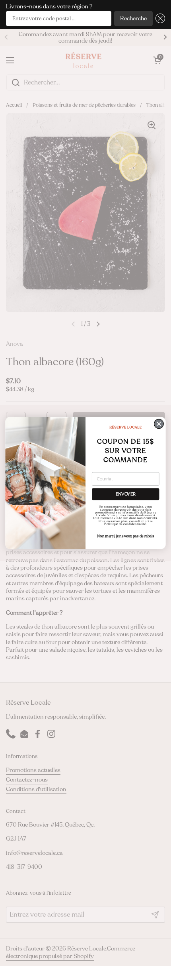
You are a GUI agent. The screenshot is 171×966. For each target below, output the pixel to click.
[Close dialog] (159, 424)
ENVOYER (126, 494)
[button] (159, 18)
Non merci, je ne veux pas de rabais (125, 536)
